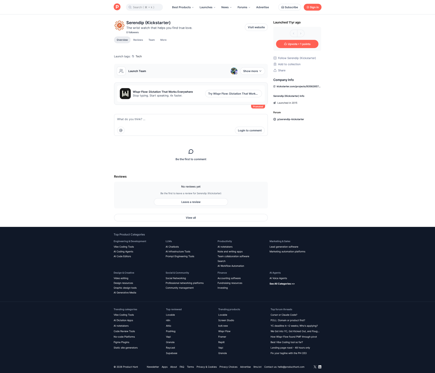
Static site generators (126, 347)
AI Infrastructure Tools (178, 251)
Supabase (171, 353)
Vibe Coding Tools (124, 246)
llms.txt (257, 366)
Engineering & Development (130, 241)
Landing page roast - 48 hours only (290, 347)
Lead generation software (284, 246)
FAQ (182, 366)
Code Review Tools (124, 331)
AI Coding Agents (123, 251)
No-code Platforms (124, 336)
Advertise (262, 7)
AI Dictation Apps (123, 320)
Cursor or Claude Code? (284, 314)
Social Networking (176, 278)
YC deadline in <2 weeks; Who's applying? (294, 325)
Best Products (181, 7)
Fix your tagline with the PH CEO (289, 353)
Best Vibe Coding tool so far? (287, 342)
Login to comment (250, 130)
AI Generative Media (125, 292)
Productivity (225, 241)
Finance (222, 272)
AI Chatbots (172, 246)
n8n (168, 320)
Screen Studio (226, 320)
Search (221, 261)
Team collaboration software (233, 256)
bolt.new (223, 325)
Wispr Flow (224, 331)
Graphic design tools (125, 287)
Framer (222, 336)
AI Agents (275, 272)
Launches (206, 7)
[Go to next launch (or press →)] (300, 33)
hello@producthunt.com (291, 366)
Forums (242, 7)
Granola (170, 342)
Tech (139, 56)
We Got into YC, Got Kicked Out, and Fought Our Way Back (295, 331)
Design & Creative (124, 272)
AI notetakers (225, 246)
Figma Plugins (121, 342)
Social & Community (177, 272)
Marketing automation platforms (287, 251)
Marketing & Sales (280, 241)
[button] (163, 39)
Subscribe (291, 7)
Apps (165, 366)
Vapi (168, 336)
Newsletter (153, 366)
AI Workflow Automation (231, 265)
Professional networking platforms (185, 282)
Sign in (314, 7)
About (173, 366)
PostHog (171, 331)
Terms (190, 366)
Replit (221, 342)
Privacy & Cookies (207, 366)
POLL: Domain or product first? (288, 320)
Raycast (170, 347)
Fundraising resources (230, 282)
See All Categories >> (282, 283)
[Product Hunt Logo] (117, 7)
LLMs (169, 241)
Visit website (256, 27)
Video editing (121, 278)
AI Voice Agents (278, 278)
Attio (168, 325)
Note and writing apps (230, 251)
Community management (180, 287)
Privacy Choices (228, 366)
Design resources (123, 282)
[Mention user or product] (121, 130)
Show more (250, 71)
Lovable (170, 314)
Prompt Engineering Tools (180, 256)
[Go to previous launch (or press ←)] (293, 33)
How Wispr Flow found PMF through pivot (294, 336)
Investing (223, 287)
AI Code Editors (122, 256)
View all (191, 217)
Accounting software (229, 278)
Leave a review (190, 202)
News (225, 7)
